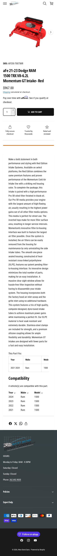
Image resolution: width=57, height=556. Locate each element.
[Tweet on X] (15, 423)
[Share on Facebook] (10, 423)
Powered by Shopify (38, 550)
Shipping (6, 92)
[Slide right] (50, 32)
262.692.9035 (15, 479)
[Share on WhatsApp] (21, 423)
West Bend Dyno (24, 550)
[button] (5, 3)
